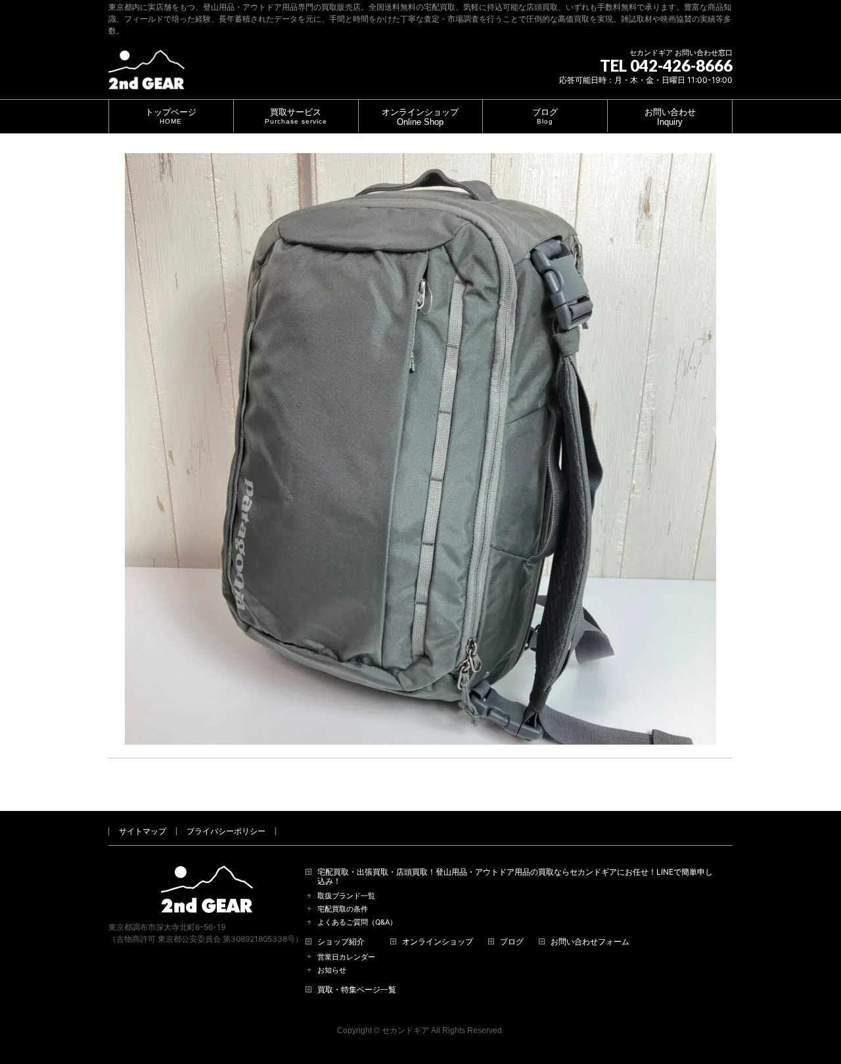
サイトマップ (142, 831)
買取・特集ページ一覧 (356, 989)
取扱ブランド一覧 (346, 896)
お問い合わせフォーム (590, 941)
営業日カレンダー (346, 957)
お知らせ (331, 970)
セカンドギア (405, 1030)
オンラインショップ (437, 941)
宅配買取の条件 (342, 909)
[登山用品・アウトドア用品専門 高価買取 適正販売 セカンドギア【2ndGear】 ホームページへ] (146, 74)
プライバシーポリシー (226, 831)
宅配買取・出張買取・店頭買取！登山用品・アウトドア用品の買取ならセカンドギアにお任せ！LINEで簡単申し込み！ (515, 876)
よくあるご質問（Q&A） (357, 922)
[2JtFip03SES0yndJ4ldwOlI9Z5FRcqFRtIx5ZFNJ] (420, 449)
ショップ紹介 (341, 941)
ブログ (512, 941)
